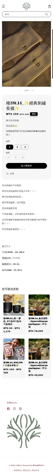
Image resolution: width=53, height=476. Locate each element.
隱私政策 (26, 470)
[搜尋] (46, 14)
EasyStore (38, 465)
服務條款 (17, 470)
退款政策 (35, 470)
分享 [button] (12, 174)
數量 (8, 141)
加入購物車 (26, 166)
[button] (3, 6)
